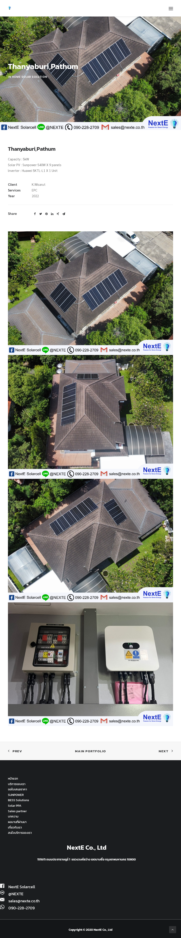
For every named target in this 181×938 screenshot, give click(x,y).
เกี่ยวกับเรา (15, 827)
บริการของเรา (16, 784)
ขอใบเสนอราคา (17, 789)
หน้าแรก (13, 778)
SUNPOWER (16, 795)
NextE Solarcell (21, 887)
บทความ (13, 816)
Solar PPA (14, 805)
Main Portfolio (90, 751)
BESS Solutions (18, 800)
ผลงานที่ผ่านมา (17, 822)
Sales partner (17, 811)
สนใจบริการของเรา (20, 832)
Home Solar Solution (29, 77)
